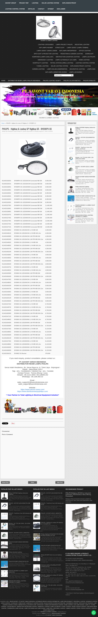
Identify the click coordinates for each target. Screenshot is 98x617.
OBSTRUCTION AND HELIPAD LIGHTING (27, 606)
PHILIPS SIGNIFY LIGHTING (59, 613)
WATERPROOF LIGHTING (72, 603)
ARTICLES (31, 9)
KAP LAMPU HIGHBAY (46, 47)
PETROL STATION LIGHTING (79, 606)
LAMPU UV (87, 604)
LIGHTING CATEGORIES (45, 44)
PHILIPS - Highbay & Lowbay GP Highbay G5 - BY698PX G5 (27, 128)
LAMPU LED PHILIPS (88, 57)
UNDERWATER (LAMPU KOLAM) (15, 608)
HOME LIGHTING (84, 60)
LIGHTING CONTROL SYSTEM (15, 9)
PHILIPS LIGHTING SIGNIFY (52, 80)
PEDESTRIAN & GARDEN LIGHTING (71, 53)
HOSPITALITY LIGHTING (40, 63)
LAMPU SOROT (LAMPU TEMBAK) (77, 47)
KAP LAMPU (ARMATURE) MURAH (56, 72)
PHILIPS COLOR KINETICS (71, 80)
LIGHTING (35, 3)
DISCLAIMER (61, 9)
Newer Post (5, 482)
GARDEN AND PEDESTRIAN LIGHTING (54, 604)
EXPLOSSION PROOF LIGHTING (80, 66)
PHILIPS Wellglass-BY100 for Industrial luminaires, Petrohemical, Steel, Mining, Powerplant (78, 494)
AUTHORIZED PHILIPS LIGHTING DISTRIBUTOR (48, 601)
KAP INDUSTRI (61, 603)
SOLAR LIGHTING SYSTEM (50, 3)
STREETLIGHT (60, 47)
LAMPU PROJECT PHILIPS (64, 44)
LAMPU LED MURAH (75, 72)
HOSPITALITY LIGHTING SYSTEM (34, 603)
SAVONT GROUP (10, 3)
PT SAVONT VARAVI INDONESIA (27, 601)
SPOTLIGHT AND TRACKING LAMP (87, 603)
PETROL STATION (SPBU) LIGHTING (61, 63)
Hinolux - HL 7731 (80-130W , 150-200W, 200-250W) (84, 158)
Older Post (60, 482)
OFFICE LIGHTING (85, 50)
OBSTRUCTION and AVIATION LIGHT (27, 604)
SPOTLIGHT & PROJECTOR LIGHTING (46, 53)
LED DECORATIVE (11, 606)
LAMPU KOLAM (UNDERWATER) (57, 69)
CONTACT (41, 9)
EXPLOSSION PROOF (69, 3)
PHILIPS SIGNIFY (14, 601)
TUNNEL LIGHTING (43, 66)
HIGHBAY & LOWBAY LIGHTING (48, 611)
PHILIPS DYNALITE (89, 80)
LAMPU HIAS (91, 69)
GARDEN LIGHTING (38, 69)
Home (3, 80)
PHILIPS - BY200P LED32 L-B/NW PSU (19, 532)
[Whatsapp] (93, 612)
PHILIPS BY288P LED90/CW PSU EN (85, 196)
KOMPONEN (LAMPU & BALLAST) (42, 57)
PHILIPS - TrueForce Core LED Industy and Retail (83, 148)
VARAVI (44, 613)
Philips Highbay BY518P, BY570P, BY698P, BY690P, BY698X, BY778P (52, 534)
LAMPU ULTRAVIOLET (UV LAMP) (66, 60)
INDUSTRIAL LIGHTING (82, 44)
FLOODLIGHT (14, 603)
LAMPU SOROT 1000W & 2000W (47, 50)
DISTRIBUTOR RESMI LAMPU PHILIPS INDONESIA (24, 80)
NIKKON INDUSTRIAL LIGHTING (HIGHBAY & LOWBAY (84, 216)
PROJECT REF (24, 3)
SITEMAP (51, 9)
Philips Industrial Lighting (82, 186)
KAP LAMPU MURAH (79, 604)
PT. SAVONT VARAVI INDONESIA (54, 615)
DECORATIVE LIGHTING (77, 69)
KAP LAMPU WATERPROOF (68, 50)
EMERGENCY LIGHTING (45, 60)
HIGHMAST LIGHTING (91, 601)
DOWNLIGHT (89, 53)
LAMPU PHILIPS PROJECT (66, 601)
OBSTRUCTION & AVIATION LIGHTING (68, 57)
